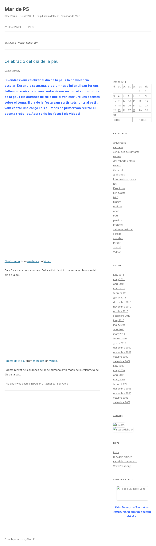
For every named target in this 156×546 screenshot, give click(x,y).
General (118, 170)
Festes (117, 165)
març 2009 (119, 379)
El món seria (12, 261)
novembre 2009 (122, 352)
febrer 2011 (120, 293)
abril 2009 (118, 375)
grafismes (119, 174)
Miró (115, 197)
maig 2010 (119, 324)
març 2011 (119, 288)
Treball (117, 247)
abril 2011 (118, 284)
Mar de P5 (17, 9)
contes (117, 156)
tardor (116, 243)
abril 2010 (118, 329)
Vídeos (117, 252)
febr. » (143, 119)
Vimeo (47, 261)
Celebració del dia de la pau (32, 61)
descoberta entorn (124, 161)
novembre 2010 (122, 306)
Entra (116, 452)
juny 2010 (118, 320)
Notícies (117, 206)
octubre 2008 (120, 397)
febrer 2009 (120, 384)
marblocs (33, 261)
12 (124, 100)
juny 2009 (118, 365)
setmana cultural (123, 229)
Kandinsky (119, 188)
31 (114, 115)
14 (134, 100)
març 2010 (119, 334)
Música (117, 202)
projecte (118, 224)
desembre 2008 (122, 388)
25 (119, 110)
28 (134, 110)
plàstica (117, 220)
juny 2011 (118, 274)
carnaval (118, 147)
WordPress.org (122, 466)
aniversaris (119, 142)
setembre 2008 (121, 402)
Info (31, 27)
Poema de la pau (15, 361)
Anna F (66, 383)
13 (129, 100)
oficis (116, 211)
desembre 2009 (122, 347)
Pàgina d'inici (13, 27)
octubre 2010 (120, 311)
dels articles (122, 457)
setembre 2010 (121, 315)
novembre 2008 (122, 393)
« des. (116, 119)
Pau (35, 383)
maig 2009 (119, 370)
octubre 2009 (120, 356)
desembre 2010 (122, 302)
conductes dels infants (126, 151)
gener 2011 (119, 297)
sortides (118, 238)
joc (114, 183)
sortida (117, 233)
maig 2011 (119, 279)
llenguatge (119, 192)
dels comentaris (125, 461)
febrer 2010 (120, 338)
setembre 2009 (121, 361)
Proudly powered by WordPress (22, 539)
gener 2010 (119, 343)
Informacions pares (124, 179)
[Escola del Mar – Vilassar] (123, 429)
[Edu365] (119, 425)
